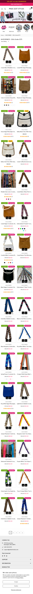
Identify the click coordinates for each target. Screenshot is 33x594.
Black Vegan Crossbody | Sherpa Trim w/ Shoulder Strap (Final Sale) (8, 287)
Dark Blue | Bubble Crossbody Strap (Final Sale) (8, 318)
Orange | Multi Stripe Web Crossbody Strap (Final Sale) (24, 374)
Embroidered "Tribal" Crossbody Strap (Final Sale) (24, 287)
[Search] (5, 8)
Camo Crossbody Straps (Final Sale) (8, 97)
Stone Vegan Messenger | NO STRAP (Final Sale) (8, 131)
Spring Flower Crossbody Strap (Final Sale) (8, 374)
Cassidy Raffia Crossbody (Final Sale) (8, 255)
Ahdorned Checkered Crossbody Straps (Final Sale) (8, 461)
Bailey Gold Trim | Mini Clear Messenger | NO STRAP (8, 161)
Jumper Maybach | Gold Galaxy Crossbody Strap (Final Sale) (8, 433)
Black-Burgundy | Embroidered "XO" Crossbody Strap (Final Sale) (8, 346)
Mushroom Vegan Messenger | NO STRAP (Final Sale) (24, 97)
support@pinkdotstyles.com (11, 549)
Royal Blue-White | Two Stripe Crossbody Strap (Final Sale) (24, 346)
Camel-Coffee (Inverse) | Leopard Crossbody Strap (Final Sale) (24, 161)
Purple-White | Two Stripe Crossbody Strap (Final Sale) (24, 461)
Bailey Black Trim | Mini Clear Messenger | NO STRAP (24, 131)
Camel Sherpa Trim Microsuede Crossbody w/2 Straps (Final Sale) (24, 255)
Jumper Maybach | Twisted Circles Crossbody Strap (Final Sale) (24, 518)
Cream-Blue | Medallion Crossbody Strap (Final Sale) (8, 67)
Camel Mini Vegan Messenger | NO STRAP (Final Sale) (24, 67)
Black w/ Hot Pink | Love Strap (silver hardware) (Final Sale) (24, 318)
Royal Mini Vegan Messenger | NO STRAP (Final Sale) (8, 403)
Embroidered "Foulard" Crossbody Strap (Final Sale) (24, 223)
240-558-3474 (8, 547)
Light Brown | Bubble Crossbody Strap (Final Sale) (24, 403)
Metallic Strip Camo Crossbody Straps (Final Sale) (8, 191)
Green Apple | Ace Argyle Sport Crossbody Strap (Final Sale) (8, 491)
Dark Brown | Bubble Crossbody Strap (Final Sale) (8, 518)
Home (2, 35)
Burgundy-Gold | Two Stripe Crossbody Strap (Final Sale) (24, 433)
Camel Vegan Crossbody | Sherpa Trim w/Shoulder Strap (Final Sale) (8, 223)
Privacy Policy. (19, 577)
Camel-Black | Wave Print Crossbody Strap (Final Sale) (24, 191)
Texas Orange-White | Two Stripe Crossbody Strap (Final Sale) (24, 491)
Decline (16, 586)
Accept (16, 582)
